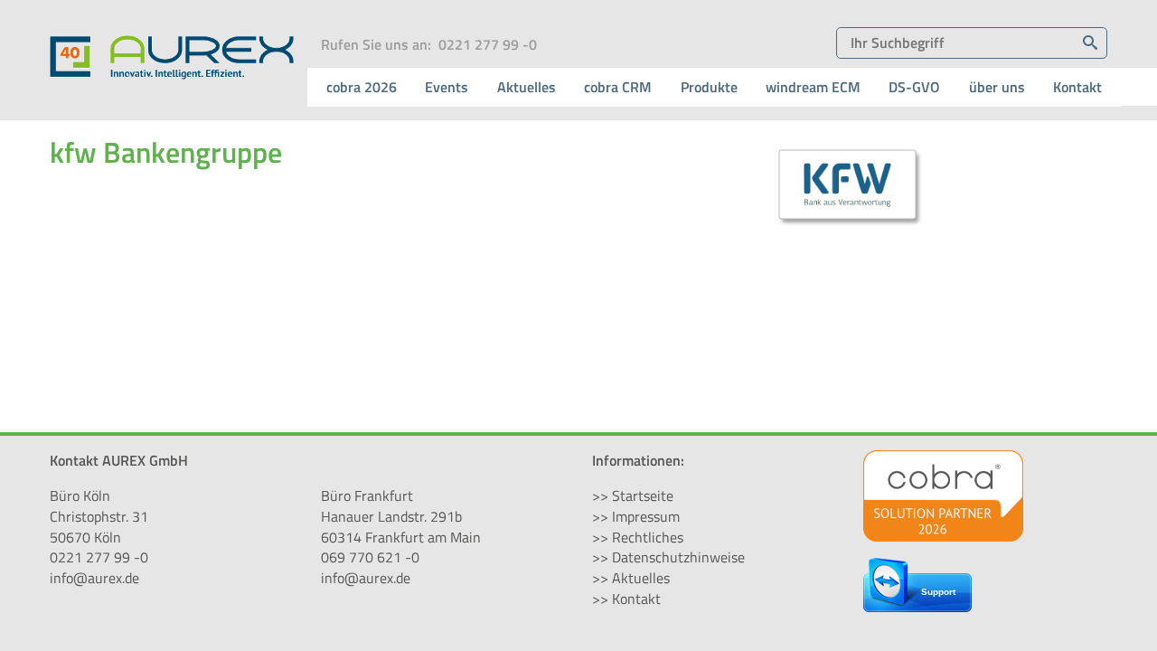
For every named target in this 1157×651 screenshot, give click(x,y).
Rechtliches (647, 537)
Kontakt (1077, 87)
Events (446, 87)
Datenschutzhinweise (678, 557)
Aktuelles (526, 87)
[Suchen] (1090, 42)
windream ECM (813, 87)
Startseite (642, 495)
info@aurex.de (94, 578)
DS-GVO (914, 87)
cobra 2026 (361, 87)
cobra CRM (618, 87)
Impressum (646, 516)
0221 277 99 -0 (487, 44)
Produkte (709, 87)
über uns (997, 87)
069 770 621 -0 (370, 557)
